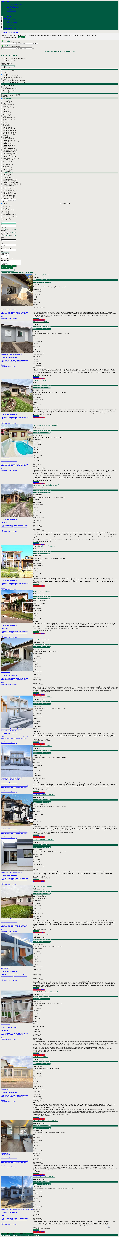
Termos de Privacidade (10, 37)
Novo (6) (5, 208)
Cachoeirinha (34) (8, 172)
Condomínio (5, 211)
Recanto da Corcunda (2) (11, 153)
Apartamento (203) (9, 71)
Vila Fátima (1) (7, 189)
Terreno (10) (6, 92)
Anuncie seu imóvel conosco (10, 28)
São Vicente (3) (7, 168)
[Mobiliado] (5, 254)
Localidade (4, 96)
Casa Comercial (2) (8, 85)
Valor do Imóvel (6, 219)
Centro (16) (6, 111)
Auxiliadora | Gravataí (42, 697)
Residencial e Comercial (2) (11, 95)
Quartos (3, 227)
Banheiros (4, 231)
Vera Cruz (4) (7, 171)
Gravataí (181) (7, 98)
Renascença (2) (8, 155)
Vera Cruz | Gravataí (41, 591)
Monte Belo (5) (7, 127)
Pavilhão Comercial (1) (10, 88)
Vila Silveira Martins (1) (9, 195)
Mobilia (3, 251)
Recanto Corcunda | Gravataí (46, 485)
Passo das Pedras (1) (9, 148)
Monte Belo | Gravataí (43, 886)
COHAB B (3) (7, 114)
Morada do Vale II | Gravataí (45, 425)
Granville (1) (6, 122)
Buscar (3, 266)
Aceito (21, 37)
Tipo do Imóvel (5, 68)
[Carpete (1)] (11, 263)
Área (2, 237)
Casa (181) (6, 74)
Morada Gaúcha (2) (9, 134)
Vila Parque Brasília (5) (10, 194)
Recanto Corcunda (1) (10, 151)
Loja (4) (5, 87)
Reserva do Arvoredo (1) (10, 156)
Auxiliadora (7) (7, 101)
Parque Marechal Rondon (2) (12, 184)
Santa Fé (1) (6, 163)
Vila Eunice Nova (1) (9, 187)
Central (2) (6, 109)
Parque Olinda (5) (8, 147)
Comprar (36, 318)
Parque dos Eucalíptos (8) (11, 142)
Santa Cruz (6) (7, 161)
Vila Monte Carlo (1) (9, 192)
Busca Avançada (7, 268)
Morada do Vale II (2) (9, 130)
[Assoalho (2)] (11, 261)
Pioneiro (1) (6, 213)
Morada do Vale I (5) (9, 129)
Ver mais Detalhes (39, 320)
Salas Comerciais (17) (9, 90)
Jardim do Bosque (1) (9, 177)
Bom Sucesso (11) (8, 106)
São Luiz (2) (6, 166)
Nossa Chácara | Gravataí (44, 1177)
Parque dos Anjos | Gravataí (45, 992)
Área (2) (5, 72)
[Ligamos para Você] (1, 23)
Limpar (8, 266)
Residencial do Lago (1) (10, 216)
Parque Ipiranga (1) (9, 145)
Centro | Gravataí (40, 380)
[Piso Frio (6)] (11, 264)
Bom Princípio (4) (8, 104)
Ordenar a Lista (5, 64)
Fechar (14, 266)
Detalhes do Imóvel (7, 259)
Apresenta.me (2, 1235)
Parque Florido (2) (8, 143)
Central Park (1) (7, 174)
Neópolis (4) (6, 137)
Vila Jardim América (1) (10, 190)
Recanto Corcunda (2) (10, 214)
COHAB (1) (6, 176)
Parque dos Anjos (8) (9, 140)
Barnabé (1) (6, 103)
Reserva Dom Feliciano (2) (11, 158)
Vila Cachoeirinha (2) (9, 185)
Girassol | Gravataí (41, 275)
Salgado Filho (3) (8, 160)
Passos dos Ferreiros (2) (10, 150)
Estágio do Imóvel (6, 205)
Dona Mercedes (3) (9, 119)
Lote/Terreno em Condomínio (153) (14, 82)
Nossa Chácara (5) (8, 138)
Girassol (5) (6, 121)
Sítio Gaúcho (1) (8, 169)
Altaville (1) (6, 100)
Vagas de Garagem (7, 234)
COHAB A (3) (7, 113)
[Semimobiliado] (5, 253)
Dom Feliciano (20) (9, 117)
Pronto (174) (6, 206)
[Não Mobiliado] (5, 256)
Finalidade (4, 202)
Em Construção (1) (8, 210)
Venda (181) (6, 203)
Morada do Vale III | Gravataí (45, 1121)
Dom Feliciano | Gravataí (44, 546)
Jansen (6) (6, 124)
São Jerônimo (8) (8, 164)
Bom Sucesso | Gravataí (43, 840)
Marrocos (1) (6, 126)
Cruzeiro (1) (6, 116)
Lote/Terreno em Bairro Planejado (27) (15, 80)
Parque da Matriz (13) (9, 181)
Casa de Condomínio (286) (11, 76)
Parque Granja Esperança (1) (12, 182)
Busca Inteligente (6, 198)
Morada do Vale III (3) (9, 132)
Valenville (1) (7, 218)
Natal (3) (5, 135)
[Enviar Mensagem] (33, 48)
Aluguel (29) (66, 203)
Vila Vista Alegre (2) (9, 197)
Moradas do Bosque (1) (10, 179)
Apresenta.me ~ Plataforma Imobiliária (26, 1235)
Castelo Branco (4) (8, 108)
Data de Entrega (6, 248)
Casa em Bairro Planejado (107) (12, 77)
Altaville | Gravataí (41, 322)
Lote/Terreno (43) (8, 79)
